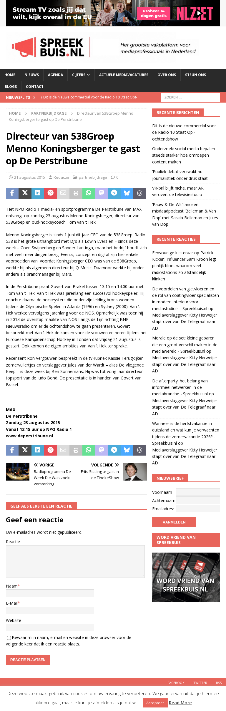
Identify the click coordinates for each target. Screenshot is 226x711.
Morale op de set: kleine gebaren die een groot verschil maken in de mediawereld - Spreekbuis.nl (184, 344)
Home (9, 74)
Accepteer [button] (155, 702)
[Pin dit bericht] (50, 193)
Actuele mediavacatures (123, 74)
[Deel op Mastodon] (101, 193)
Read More (180, 702)
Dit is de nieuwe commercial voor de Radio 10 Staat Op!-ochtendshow (184, 132)
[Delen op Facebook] (12, 193)
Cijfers (78, 74)
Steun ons (195, 74)
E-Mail (12, 603)
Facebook (176, 682)
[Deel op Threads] (139, 193)
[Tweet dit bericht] (25, 193)
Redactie (61, 177)
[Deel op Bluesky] (127, 193)
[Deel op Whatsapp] (88, 193)
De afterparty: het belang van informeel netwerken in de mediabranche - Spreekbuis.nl (180, 387)
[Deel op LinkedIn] (37, 193)
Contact (35, 86)
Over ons (166, 74)
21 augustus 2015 (29, 177)
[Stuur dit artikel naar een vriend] (63, 193)
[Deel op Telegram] (114, 193)
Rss (219, 682)
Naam (12, 586)
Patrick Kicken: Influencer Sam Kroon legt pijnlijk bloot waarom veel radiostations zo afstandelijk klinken (184, 266)
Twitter (200, 682)
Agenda (55, 74)
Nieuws (31, 74)
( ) (89, 102)
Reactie (13, 541)
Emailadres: (163, 508)
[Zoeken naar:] (190, 97)
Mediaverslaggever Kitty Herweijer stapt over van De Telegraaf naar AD (184, 321)
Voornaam (162, 492)
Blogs (11, 86)
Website (13, 620)
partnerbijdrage (93, 177)
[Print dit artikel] (75, 193)
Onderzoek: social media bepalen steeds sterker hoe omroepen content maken (183, 155)
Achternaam (163, 500)
